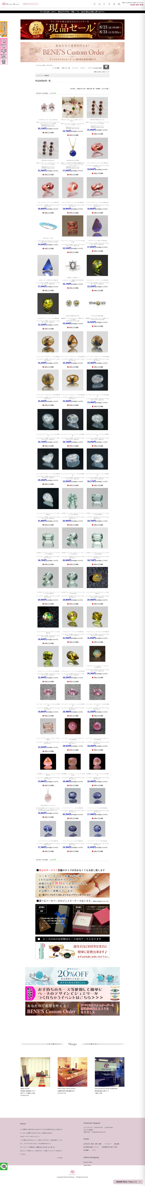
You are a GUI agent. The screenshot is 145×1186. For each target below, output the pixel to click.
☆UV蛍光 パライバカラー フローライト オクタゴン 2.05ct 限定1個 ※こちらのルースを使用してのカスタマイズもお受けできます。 (97, 516)
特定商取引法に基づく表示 (109, 1147)
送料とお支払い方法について (101, 71)
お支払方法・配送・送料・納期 (92, 1144)
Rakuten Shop (88, 1162)
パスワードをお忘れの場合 (95, 68)
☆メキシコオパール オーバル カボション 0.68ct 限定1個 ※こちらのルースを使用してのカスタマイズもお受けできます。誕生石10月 (97, 595)
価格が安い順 (81, 88)
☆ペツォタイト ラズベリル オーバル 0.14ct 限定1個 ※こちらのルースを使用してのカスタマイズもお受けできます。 (48, 707)
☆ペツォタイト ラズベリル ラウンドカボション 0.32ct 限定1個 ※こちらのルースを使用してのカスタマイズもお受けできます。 (97, 741)
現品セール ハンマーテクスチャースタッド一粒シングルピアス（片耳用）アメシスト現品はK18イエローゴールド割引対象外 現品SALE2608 (73, 124)
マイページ (75, 68)
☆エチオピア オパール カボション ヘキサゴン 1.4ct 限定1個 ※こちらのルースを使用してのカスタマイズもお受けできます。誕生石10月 (97, 668)
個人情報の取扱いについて (91, 1147)
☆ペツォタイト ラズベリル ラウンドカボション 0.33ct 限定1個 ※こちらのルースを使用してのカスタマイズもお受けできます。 (72, 741)
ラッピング (108, 1144)
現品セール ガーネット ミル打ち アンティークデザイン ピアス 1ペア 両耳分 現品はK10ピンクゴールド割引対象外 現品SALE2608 (97, 123)
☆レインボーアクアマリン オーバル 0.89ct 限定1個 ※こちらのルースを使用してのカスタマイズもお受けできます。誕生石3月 (97, 397)
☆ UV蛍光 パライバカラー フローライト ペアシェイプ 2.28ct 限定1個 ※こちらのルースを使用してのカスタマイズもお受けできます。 (48, 595)
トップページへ (39, 75)
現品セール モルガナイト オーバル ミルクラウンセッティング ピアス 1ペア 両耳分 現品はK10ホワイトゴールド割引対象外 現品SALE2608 (48, 123)
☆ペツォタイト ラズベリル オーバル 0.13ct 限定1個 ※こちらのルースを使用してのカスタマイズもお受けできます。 (72, 707)
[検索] (95, 4)
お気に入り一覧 (66, 68)
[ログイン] (104, 4)
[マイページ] (109, 4)
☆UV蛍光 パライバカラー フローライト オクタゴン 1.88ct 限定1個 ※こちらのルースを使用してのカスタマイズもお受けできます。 (97, 555)
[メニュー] (119, 4)
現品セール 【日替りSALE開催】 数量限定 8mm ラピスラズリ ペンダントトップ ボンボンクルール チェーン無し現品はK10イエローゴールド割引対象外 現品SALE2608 (72, 164)
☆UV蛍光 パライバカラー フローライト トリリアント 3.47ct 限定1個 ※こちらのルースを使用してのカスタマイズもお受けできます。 (73, 516)
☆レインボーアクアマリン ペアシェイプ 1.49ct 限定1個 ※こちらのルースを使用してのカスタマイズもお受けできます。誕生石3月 (48, 516)
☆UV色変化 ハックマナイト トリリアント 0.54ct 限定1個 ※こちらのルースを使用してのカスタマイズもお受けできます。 (48, 776)
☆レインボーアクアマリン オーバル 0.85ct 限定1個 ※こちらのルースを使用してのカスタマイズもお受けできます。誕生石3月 (73, 476)
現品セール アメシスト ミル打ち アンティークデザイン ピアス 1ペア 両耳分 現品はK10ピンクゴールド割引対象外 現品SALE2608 (48, 164)
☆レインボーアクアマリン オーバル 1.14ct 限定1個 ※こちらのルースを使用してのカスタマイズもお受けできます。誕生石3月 (48, 437)
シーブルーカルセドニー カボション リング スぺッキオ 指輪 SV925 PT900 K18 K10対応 (48, 240)
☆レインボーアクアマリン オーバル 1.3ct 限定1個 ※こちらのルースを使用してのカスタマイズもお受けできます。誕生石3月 (97, 437)
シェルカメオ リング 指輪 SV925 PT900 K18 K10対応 (73, 279)
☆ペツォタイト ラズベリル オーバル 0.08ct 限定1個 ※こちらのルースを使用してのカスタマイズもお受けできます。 (97, 707)
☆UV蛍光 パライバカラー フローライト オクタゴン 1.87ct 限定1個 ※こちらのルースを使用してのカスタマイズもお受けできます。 (48, 555)
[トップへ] (11, 4)
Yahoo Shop (87, 1165)
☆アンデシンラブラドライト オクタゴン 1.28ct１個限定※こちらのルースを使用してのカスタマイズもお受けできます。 (48, 741)
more (61, 1158)
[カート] (114, 4)
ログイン (83, 68)
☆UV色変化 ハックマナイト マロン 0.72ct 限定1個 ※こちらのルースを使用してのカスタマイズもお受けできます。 (97, 776)
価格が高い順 (90, 88)
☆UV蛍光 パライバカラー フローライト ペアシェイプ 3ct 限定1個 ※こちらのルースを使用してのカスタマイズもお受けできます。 (73, 555)
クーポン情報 (55, 68)
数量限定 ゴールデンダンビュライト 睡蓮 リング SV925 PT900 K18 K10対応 (97, 317)
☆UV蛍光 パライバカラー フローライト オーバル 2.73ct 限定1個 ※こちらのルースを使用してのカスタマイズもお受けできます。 (73, 595)
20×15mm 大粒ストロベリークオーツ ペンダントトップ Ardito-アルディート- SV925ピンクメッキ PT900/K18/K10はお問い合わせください (48, 808)
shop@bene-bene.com (98, 1132)
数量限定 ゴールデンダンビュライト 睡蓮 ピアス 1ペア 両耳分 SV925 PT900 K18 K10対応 (72, 318)
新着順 (98, 88)
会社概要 (86, 1150)
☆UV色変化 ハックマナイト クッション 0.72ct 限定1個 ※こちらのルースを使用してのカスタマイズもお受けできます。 (73, 776)
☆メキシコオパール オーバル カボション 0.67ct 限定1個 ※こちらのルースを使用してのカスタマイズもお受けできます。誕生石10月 (48, 634)
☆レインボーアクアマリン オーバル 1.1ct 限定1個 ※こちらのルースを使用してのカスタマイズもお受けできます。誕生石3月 (97, 476)
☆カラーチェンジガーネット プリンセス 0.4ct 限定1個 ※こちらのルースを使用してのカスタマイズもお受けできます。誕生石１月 (72, 243)
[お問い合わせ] (99, 4)
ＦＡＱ (94, 1150)
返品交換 (116, 1144)
